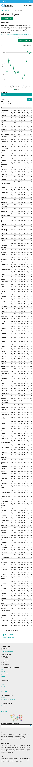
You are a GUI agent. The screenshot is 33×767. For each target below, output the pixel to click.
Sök (27, 5)
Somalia (4, 530)
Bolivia (4, 160)
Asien (2, 684)
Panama (4, 459)
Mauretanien (5, 393)
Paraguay (4, 466)
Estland (4, 226)
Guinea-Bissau (6, 269)
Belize (3, 153)
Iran (3, 286)
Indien (3, 279)
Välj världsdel (4, 92)
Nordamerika (4, 691)
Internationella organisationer (8, 699)
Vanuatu (4, 608)
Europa (3, 686)
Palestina (4, 457)
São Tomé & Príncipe (4, 504)
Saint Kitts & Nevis (5, 486)
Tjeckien (4, 569)
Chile (3, 187)
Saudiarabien (5, 508)
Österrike (4, 623)
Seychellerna (5, 518)
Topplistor (6, 635)
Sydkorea (4, 550)
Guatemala (5, 264)
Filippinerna (5, 238)
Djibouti (4, 199)
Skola (2, 707)
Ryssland (4, 483)
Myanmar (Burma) (4, 417)
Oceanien (3, 689)
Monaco (4, 409)
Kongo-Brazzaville (4, 334)
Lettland (4, 356)
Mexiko (4, 398)
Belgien (4, 150)
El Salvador (5, 217)
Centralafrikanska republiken (5, 184)
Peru (3, 468)
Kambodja (5, 308)
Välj (29, 1)
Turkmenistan (5, 586)
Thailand (4, 567)
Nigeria (4, 436)
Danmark (4, 197)
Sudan (4, 540)
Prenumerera (4, 705)
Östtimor (4, 625)
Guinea (4, 267)
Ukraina (4, 596)
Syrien (4, 554)
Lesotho (4, 354)
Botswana (4, 167)
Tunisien (4, 581)
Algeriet (4, 115)
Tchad (3, 564)
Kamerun (4, 311)
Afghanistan (5, 110)
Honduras (4, 276)
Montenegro (5, 414)
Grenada (4, 262)
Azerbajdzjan (5, 134)
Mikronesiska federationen (5, 401)
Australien (5, 131)
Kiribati (4, 328)
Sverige (4, 545)
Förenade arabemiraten (4, 246)
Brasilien (4, 169)
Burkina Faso (5, 176)
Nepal (3, 428)
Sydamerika (4, 688)
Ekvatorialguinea (5, 215)
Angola (4, 120)
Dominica (4, 202)
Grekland (4, 259)
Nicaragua (4, 431)
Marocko (4, 388)
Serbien (4, 515)
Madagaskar (5, 373)
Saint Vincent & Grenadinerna (5, 493)
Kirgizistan (5, 326)
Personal (3, 674)
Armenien (4, 129)
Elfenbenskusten (5, 221)
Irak (3, 284)
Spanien (4, 532)
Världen (4, 94)
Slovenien (4, 527)
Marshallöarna (6, 390)
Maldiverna (5, 381)
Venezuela (4, 613)
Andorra (4, 117)
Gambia (4, 252)
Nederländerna (6, 426)
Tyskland (4, 591)
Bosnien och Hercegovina (4, 163)
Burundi (4, 179)
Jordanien (4, 306)
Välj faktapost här (6, 18)
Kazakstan (5, 318)
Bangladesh (5, 141)
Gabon (4, 249)
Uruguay (4, 600)
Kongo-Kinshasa (3, 338)
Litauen (4, 368)
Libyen (4, 363)
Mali (3, 383)
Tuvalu (4, 588)
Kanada (4, 313)
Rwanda (4, 481)
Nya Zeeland (5, 447)
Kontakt (3, 671)
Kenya (3, 321)
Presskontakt (4, 673)
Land (3, 108)
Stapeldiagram (23, 40)
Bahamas (4, 136)
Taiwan (4, 559)
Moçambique (5, 404)
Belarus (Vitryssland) (4, 147)
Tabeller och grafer (8, 634)
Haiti (3, 274)
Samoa (4, 499)
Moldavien (5, 407)
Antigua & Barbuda (4, 123)
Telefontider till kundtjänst (7, 651)
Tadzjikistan (5, 557)
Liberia (4, 361)
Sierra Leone (5, 520)
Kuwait (4, 349)
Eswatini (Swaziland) (4, 230)
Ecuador (4, 208)
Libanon (4, 358)
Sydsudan (4, 552)
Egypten (4, 211)
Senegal (4, 513)
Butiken (3, 676)
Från (2, 101)
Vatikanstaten (6, 610)
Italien (4, 296)
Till (8, 101)
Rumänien (4, 478)
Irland (3, 289)
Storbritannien (6, 537)
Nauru (3, 423)
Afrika (2, 682)
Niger (3, 433)
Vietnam (4, 615)
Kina (3, 323)
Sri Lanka (4, 535)
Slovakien (4, 525)
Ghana (4, 257)
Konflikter (3, 697)
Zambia (4, 618)
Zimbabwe (5, 620)
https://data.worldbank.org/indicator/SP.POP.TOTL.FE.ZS (16, 34)
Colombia (4, 190)
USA (3, 603)
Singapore (5, 522)
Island (3, 291)
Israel (3, 294)
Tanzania (4, 562)
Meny (30, 5)
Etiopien (4, 233)
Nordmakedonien (5, 442)
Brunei (4, 172)
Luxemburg (5, 371)
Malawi (4, 376)
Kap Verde (5, 316)
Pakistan (4, 452)
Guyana (4, 272)
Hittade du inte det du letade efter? (10, 723)
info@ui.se (7, 650)
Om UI (2, 669)
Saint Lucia (5, 490)
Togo (3, 572)
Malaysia (4, 378)
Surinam (4, 542)
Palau (3, 454)
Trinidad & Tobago (4, 577)
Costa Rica (5, 192)
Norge (3, 445)
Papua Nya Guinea (4, 462)
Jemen (4, 303)
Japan (3, 301)
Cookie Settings (5, 711)
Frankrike (4, 243)
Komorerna (5, 331)
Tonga (4, 574)
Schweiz (4, 510)
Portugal (4, 473)
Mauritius (4, 395)
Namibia (4, 421)
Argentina (4, 126)
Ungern (4, 598)
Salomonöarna (6, 496)
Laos (3, 351)
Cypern (4, 195)
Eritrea (4, 224)
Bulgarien (4, 174)
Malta (3, 386)
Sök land (3, 97)
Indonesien (5, 281)
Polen (3, 471)
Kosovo (4, 341)
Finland (4, 240)
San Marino (5, 501)
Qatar (3, 476)
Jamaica (4, 299)
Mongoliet (5, 412)
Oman (3, 450)
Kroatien (4, 344)
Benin (3, 155)
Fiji (3, 235)
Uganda (4, 593)
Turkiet (4, 583)
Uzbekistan (5, 605)
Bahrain (4, 139)
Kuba (3, 346)
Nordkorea (5, 438)
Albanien (4, 113)
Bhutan (4, 158)
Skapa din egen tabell (8, 637)
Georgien (4, 254)
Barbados (4, 144)
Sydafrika (4, 547)
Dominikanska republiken (5, 205)
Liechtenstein (5, 366)
